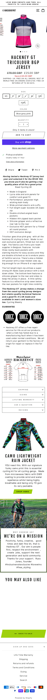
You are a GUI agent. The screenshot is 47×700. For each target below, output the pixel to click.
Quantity (23, 120)
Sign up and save (23, 647)
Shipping (23, 390)
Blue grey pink (23, 113)
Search (23, 680)
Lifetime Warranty (24, 400)
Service (23, 676)
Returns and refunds (23, 663)
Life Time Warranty (23, 655)
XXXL (23, 102)
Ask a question (23, 405)
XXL (40, 96)
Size (23, 92)
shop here (23, 492)
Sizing (23, 395)
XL (32, 96)
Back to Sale (25, 633)
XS (6, 96)
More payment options (23, 148)
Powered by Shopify (23, 698)
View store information (15, 162)
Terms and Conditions (23, 667)
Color (23, 109)
